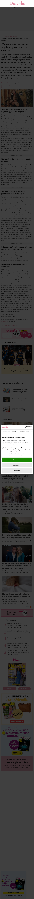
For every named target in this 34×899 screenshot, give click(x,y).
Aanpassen (16, 465)
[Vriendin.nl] (18, 3)
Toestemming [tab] (6, 431)
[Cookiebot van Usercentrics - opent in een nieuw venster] (25, 427)
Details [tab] (14, 431)
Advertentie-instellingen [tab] (26, 431)
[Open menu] (4, 3)
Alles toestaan (17, 459)
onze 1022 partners (12, 440)
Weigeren (17, 470)
